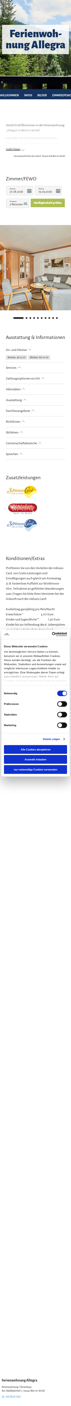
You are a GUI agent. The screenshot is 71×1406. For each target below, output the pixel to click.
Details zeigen (51, 739)
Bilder (42, 95)
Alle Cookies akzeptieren (35, 749)
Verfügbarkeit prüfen (48, 202)
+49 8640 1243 (13, 1396)
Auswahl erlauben (35, 759)
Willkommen (9, 95)
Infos (28, 95)
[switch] (62, 704)
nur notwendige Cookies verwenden (35, 769)
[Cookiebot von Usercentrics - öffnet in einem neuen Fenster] (52, 634)
